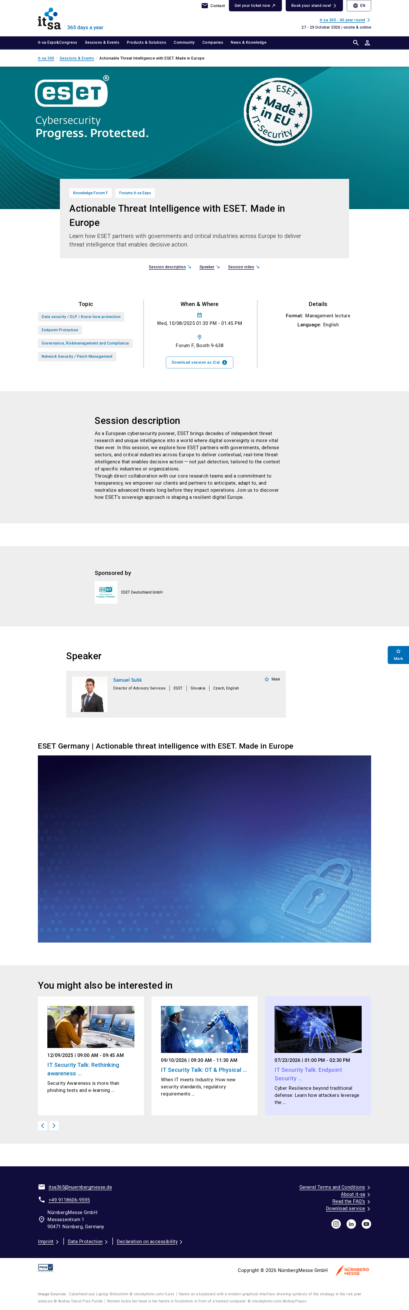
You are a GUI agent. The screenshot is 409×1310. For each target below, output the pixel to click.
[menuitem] (61, 43)
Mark (272, 679)
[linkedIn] (351, 1224)
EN (359, 6)
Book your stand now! (311, 5)
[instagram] (336, 1224)
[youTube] (366, 1224)
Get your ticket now (252, 5)
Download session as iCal (199, 362)
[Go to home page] (77, 18)
